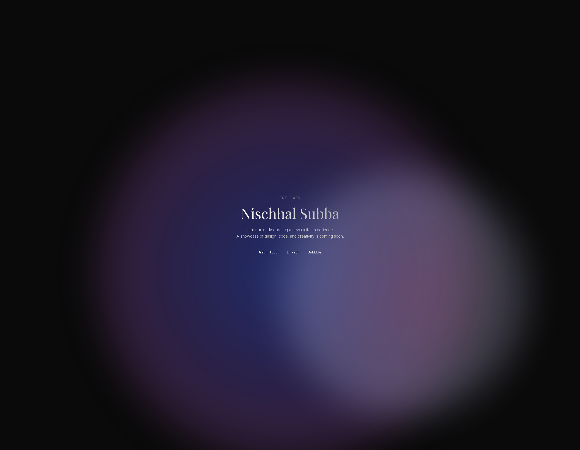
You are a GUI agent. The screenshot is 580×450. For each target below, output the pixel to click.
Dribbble (314, 252)
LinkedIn (293, 252)
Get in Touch (269, 252)
